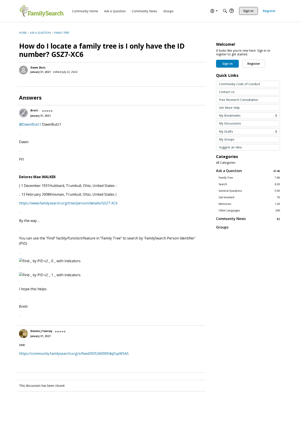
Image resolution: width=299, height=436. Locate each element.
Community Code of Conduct (239, 84)
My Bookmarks (248, 115)
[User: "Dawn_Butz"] (23, 70)
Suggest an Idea (230, 147)
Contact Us (227, 92)
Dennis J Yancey (41, 331)
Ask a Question (248, 171)
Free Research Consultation (238, 100)
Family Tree (249, 178)
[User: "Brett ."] (23, 113)
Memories (249, 204)
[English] (42, 11)
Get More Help (229, 107)
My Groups (226, 139)
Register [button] (253, 64)
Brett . (34, 110)
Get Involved (249, 197)
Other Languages (249, 211)
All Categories (226, 163)
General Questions (249, 191)
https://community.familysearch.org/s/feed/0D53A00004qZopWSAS (74, 353)
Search (249, 184)
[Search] (225, 11)
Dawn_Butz (38, 67)
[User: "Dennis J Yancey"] (23, 333)
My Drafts (248, 131)
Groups (222, 227)
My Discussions (230, 123)
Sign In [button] (227, 64)
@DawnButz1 (30, 124)
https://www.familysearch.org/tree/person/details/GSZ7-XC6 (68, 203)
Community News (248, 218)
